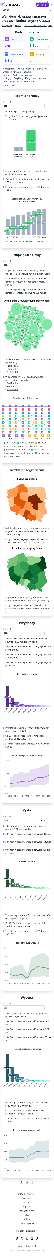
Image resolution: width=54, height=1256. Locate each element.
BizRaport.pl (7, 25)
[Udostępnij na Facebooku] (21, 1182)
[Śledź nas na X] (21, 1238)
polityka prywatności (27, 1194)
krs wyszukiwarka (27, 1210)
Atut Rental (12, 372)
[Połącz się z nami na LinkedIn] (26, 1238)
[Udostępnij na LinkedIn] (32, 1182)
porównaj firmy (27, 1223)
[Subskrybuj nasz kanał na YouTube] (32, 1238)
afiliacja (27, 1219)
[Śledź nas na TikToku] (37, 1238)
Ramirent (10, 281)
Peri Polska (12, 365)
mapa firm (27, 1206)
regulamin (27, 1198)
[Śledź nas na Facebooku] (16, 1238)
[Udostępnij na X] (27, 1182)
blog (27, 1215)
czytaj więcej (9, 85)
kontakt (27, 1202)
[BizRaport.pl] (10, 4)
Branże (18, 25)
